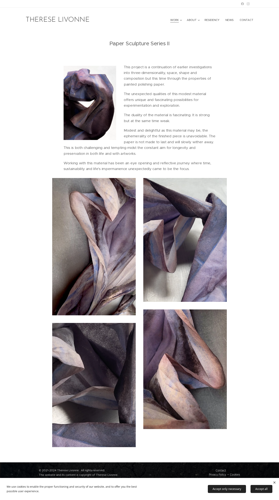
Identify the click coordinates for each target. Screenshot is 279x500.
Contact (221, 470)
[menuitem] (176, 20)
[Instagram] (248, 4)
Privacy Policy (217, 474)
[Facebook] (242, 4)
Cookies (235, 474)
